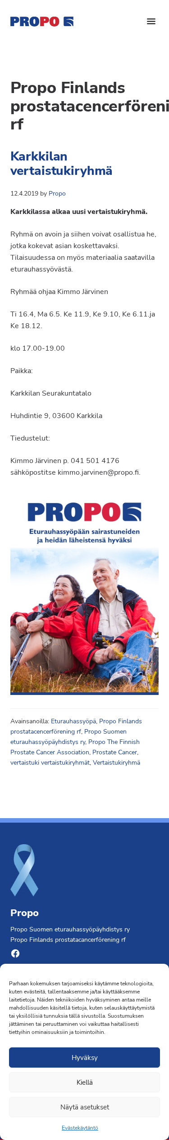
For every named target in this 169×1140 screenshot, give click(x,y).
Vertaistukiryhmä (116, 762)
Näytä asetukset (84, 1107)
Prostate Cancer (114, 752)
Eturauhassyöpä (73, 721)
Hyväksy (85, 1057)
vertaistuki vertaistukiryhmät (50, 762)
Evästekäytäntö (80, 1127)
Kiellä (85, 1082)
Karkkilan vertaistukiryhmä (61, 163)
